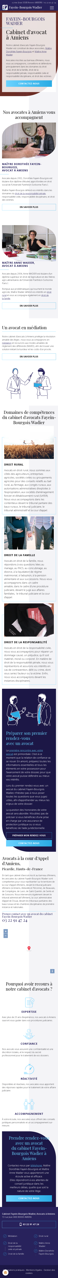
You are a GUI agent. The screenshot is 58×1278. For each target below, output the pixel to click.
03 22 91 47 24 (50, 2)
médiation (6, 342)
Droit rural (13, 464)
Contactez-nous (29, 83)
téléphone (36, 1165)
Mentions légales (34, 1270)
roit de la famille (16, 1253)
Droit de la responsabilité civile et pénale (15, 1246)
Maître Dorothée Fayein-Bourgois (29, 50)
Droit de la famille (19, 555)
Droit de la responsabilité (25, 642)
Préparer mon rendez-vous (29, 835)
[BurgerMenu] (52, 7)
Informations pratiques (13, 1270)
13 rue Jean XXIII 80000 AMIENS (27, 2)
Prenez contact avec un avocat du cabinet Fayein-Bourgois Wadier (27, 917)
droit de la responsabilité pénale (30, 193)
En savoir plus (29, 207)
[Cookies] (5, 1273)
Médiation (12, 1236)
